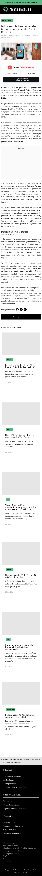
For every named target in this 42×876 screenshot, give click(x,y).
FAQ (5, 856)
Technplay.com (9, 783)
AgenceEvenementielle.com (14, 808)
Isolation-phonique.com (13, 826)
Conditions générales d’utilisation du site (20, 848)
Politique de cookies (11, 853)
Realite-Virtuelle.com (12, 776)
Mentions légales (10, 843)
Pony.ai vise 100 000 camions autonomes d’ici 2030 (19, 716)
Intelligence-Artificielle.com (14, 787)
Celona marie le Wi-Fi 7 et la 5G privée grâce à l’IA (20, 576)
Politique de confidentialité (14, 851)
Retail (4, 20)
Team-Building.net (11, 805)
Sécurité (9, 359)
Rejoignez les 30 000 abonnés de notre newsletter (21, 2)
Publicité (7, 861)
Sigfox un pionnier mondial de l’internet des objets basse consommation (19, 647)
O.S (8, 499)
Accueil (4, 760)
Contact (6, 859)
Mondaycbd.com (10, 822)
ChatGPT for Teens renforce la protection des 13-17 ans (19, 436)
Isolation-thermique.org (13, 833)
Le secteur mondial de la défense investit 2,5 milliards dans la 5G (20, 366)
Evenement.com (9, 801)
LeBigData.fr (8, 780)
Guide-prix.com (9, 830)
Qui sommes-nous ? (11, 845)
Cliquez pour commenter (21, 317)
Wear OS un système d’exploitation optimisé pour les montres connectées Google (20, 507)
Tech (9, 20)
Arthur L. (5, 35)
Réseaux (9, 569)
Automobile (11, 709)
